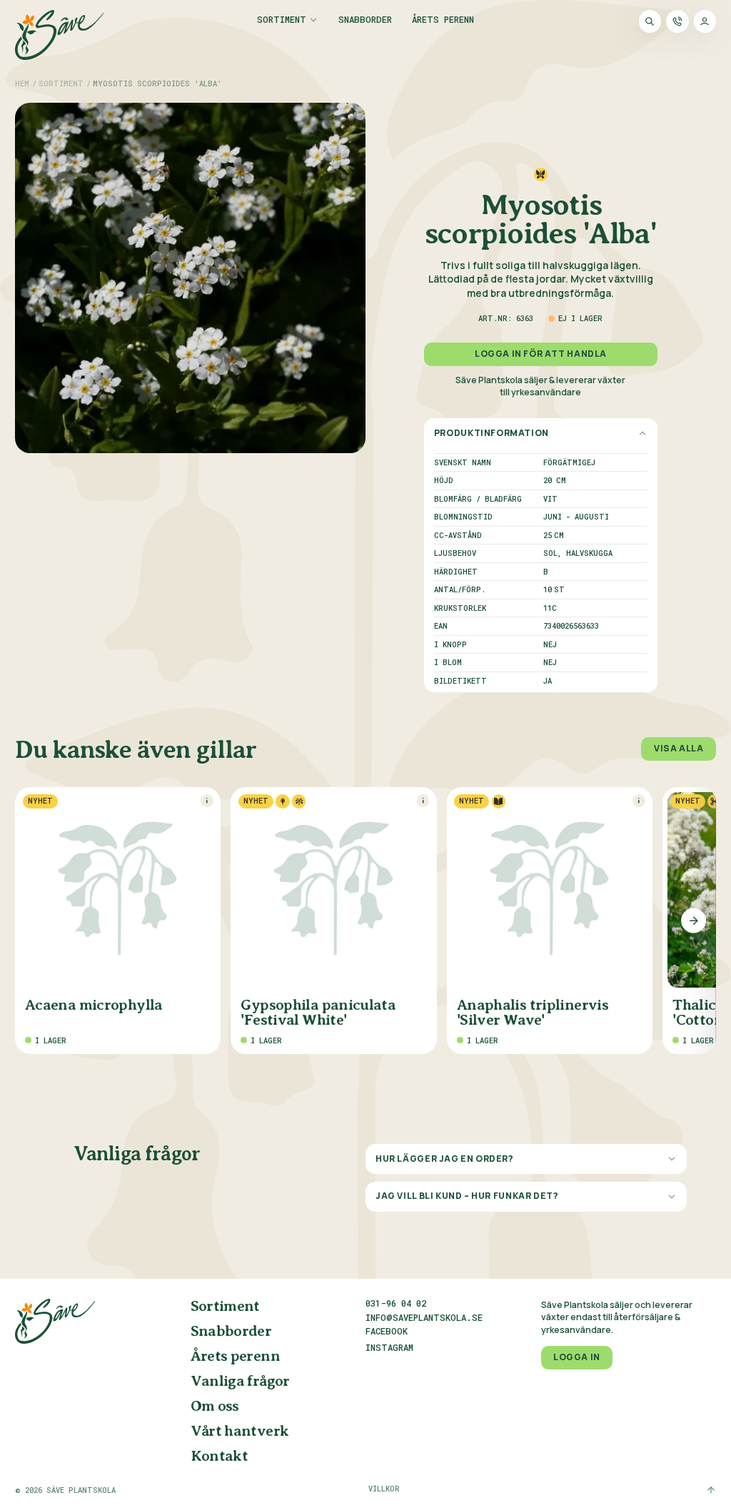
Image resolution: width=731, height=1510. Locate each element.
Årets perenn (443, 20)
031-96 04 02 (396, 1303)
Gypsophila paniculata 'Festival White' (318, 1013)
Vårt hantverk (240, 1431)
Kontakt (219, 1456)
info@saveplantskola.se (424, 1317)
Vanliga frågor (240, 1381)
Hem (22, 84)
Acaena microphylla (94, 1005)
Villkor (384, 1489)
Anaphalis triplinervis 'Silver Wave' (532, 1013)
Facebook (387, 1332)
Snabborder (365, 20)
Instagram (389, 1348)
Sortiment (281, 20)
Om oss (215, 1406)
